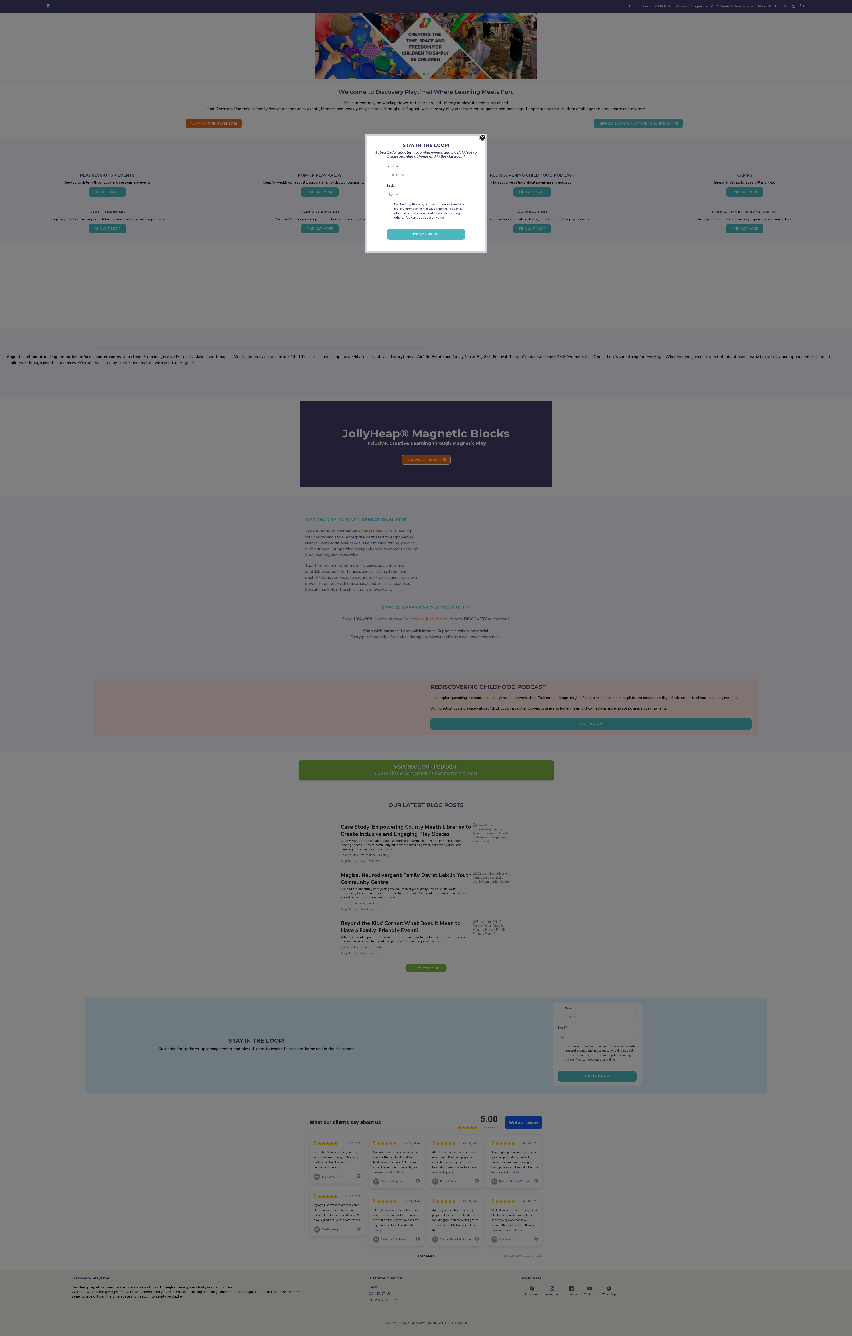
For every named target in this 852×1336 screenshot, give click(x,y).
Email (391, 186)
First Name (394, 166)
